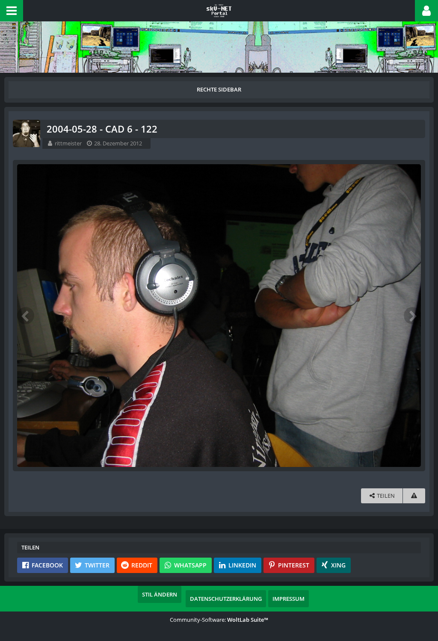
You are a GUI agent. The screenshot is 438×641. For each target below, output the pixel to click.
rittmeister (68, 143)
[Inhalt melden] (414, 495)
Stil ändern (159, 594)
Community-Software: (219, 619)
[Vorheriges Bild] (25, 315)
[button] (11, 10)
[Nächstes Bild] (412, 315)
